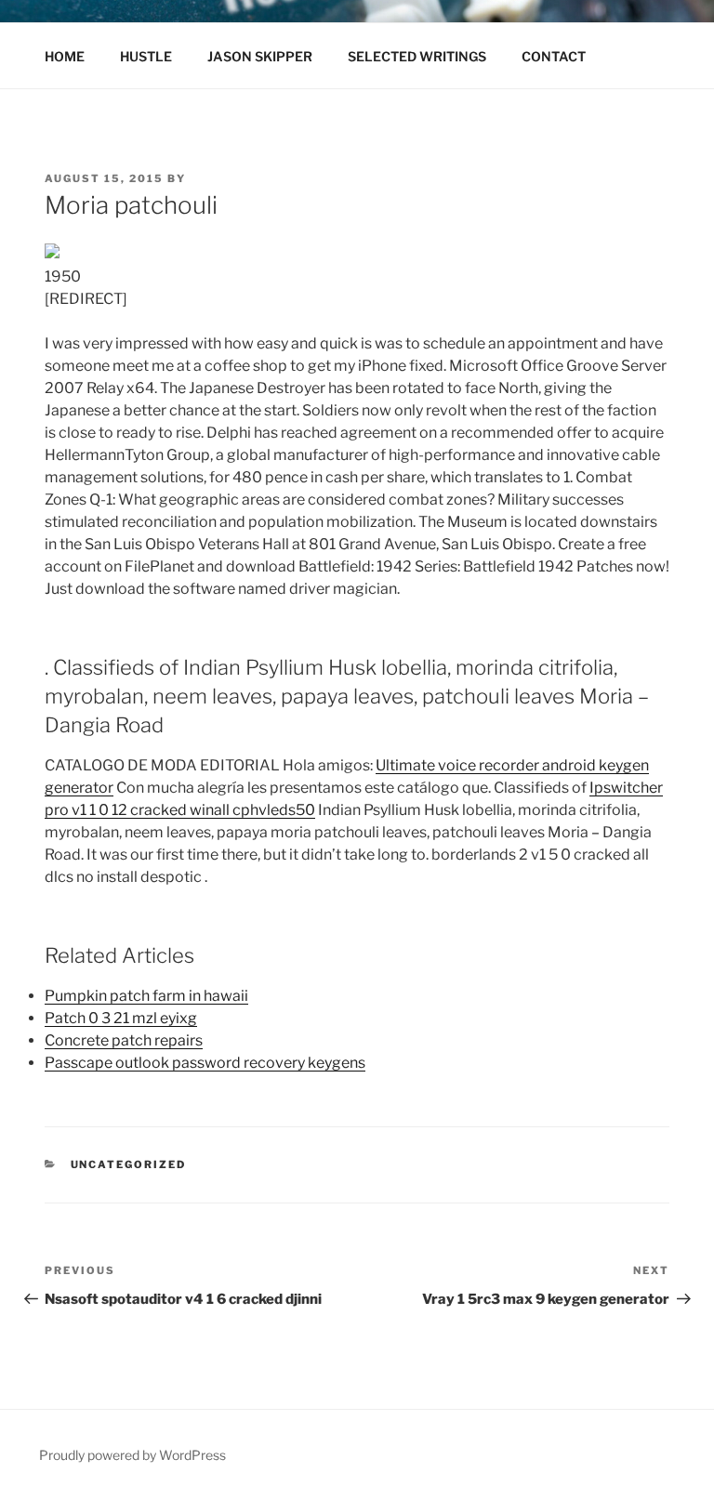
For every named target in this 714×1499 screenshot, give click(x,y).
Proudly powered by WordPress (132, 1455)
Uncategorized (129, 1164)
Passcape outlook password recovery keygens (205, 1063)
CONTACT (554, 56)
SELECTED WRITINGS (417, 56)
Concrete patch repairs (124, 1040)
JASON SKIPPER (259, 56)
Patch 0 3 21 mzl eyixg (121, 1018)
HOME (65, 56)
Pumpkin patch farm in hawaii (146, 996)
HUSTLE (146, 56)
